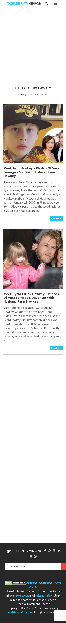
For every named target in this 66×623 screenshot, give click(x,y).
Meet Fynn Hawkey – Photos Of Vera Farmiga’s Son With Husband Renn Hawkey (31, 172)
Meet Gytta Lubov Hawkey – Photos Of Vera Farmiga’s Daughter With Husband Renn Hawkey (31, 297)
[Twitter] (59, 550)
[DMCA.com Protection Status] (15, 582)
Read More (56, 218)
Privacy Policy (43, 595)
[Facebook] (45, 550)
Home (21, 94)
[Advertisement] (33, 49)
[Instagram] (54, 550)
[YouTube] (31, 556)
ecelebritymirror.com (20, 612)
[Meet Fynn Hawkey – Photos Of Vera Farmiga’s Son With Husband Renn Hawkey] (33, 133)
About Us (31, 582)
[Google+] (50, 550)
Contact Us (45, 582)
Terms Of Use (22, 595)
